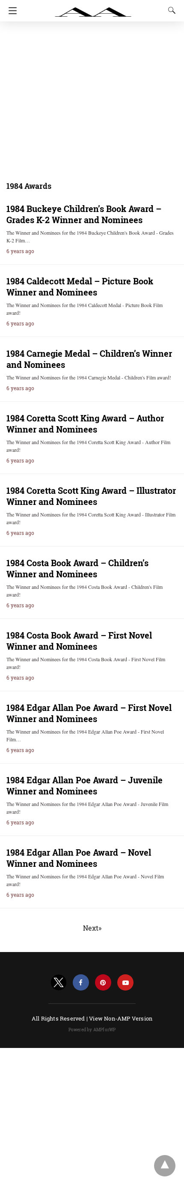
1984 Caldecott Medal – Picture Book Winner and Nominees (79, 286)
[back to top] (164, 1165)
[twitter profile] (58, 982)
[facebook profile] (81, 982)
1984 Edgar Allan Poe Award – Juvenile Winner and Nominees (84, 785)
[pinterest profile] (103, 982)
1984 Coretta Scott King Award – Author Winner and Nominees (85, 423)
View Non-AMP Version (120, 1018)
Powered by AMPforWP (92, 1030)
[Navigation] (10, 10)
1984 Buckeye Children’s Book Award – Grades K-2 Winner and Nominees (83, 214)
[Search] (170, 10)
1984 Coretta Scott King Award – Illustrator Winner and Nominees (91, 496)
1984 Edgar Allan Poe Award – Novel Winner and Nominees (78, 858)
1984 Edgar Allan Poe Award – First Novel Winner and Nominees (89, 713)
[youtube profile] (125, 982)
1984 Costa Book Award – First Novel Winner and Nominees (79, 641)
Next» (92, 927)
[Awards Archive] (93, 7)
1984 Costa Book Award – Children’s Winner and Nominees (77, 568)
